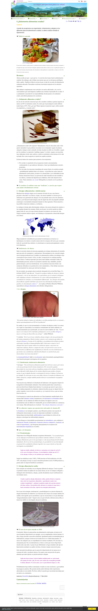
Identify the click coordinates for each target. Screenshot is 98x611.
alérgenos (58, 332)
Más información (6, 609)
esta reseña (35, 180)
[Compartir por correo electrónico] (80, 21)
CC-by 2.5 (25, 317)
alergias (27, 193)
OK (92, 608)
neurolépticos (49, 420)
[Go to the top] (64, 76)
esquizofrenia (25, 424)
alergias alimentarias (30, 286)
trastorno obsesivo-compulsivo (46, 422)
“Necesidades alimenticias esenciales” (52, 405)
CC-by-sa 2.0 (26, 526)
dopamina (29, 426)
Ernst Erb (25, 576)
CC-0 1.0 (25, 63)
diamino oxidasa (29, 398)
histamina (21, 411)
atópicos (34, 284)
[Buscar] (79, 1)
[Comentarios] (67, 21)
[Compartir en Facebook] (77, 21)
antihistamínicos (38, 415)
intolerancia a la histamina (51, 398)
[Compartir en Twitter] (79, 21)
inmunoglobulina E (23, 357)
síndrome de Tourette (22, 422)
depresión (33, 422)
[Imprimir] (75, 21)
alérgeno (23, 341)
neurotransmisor (21, 426)
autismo (59, 422)
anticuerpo (39, 357)
